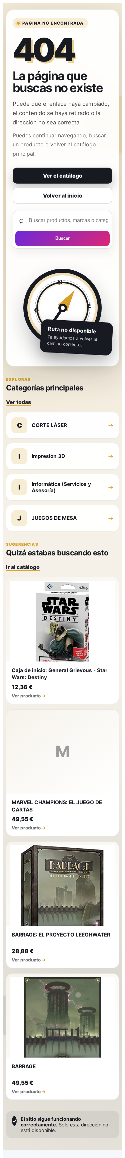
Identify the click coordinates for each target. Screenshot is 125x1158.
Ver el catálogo (62, 175)
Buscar (62, 238)
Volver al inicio (62, 195)
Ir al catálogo (23, 567)
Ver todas (18, 402)
